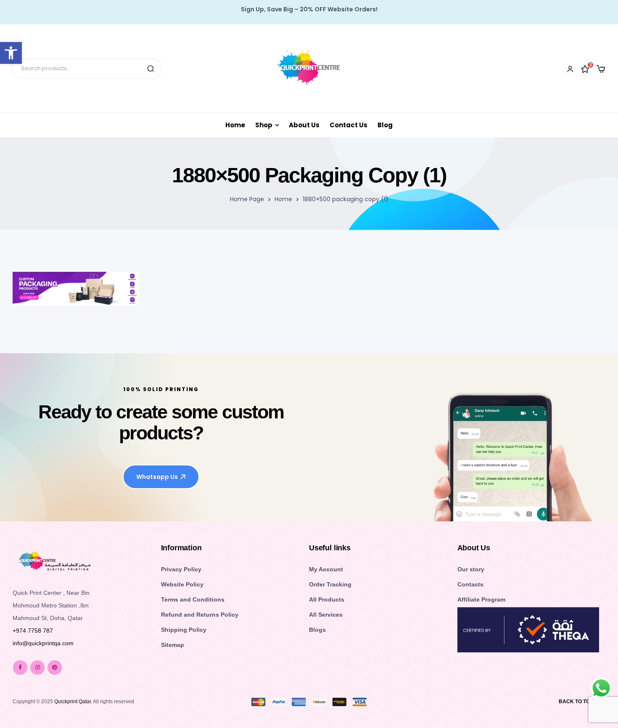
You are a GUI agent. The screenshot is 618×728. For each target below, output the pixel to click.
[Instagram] (37, 667)
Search (150, 68)
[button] (11, 53)
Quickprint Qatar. (73, 701)
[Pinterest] (54, 667)
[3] (585, 68)
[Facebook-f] (20, 667)
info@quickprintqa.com (43, 643)
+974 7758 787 (33, 630)
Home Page (247, 199)
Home (283, 199)
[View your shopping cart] (600, 69)
